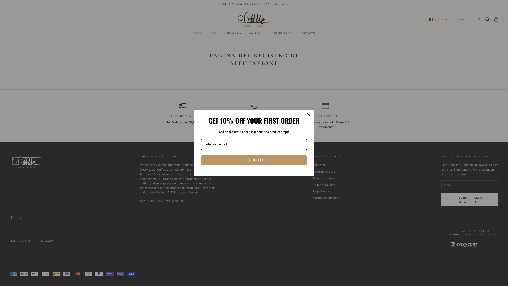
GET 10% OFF (254, 160)
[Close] (309, 115)
